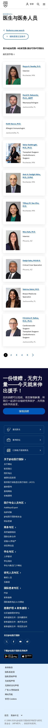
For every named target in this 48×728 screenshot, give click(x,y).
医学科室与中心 (7, 14)
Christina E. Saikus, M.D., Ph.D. (31, 319)
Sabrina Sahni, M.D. (31, 289)
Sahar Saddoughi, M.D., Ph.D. (30, 146)
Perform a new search (15, 30)
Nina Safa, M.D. (29, 232)
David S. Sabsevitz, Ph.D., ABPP (31, 96)
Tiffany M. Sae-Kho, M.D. (31, 204)
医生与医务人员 (20, 18)
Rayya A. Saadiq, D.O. (32, 66)
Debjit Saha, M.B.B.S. (31, 260)
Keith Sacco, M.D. (13, 124)
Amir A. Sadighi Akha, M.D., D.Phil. (32, 176)
